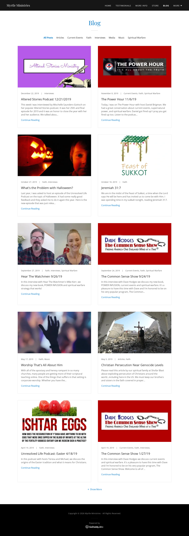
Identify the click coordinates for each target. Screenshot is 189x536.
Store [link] (155, 5)
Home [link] (108, 5)
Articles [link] (60, 37)
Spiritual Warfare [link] (137, 37)
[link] (18, 5)
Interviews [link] (100, 37)
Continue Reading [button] (30, 120)
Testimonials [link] (123, 5)
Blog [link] (166, 5)
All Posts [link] (48, 37)
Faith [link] (88, 37)
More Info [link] (141, 5)
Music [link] (121, 37)
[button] (177, 5)
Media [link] (112, 37)
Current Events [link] (75, 37)
